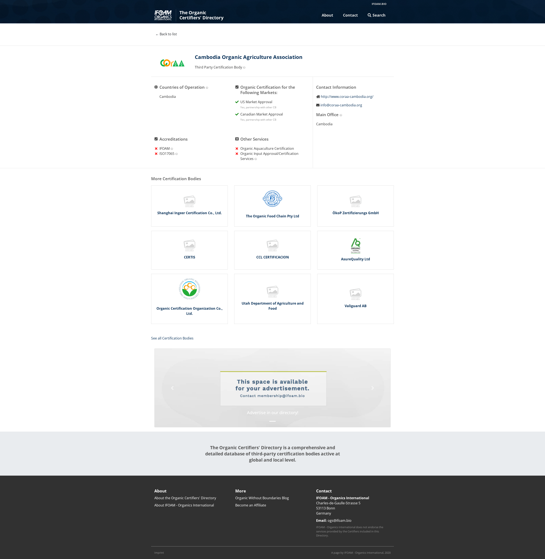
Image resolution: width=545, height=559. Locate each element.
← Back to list (166, 34)
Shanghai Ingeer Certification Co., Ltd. (189, 213)
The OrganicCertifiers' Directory (201, 15)
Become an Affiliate (250, 505)
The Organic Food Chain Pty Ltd (272, 216)
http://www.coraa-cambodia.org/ (347, 96)
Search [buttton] (378, 15)
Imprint (159, 553)
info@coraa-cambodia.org (341, 105)
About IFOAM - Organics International (184, 505)
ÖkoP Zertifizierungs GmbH (356, 213)
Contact (350, 15)
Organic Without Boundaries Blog (262, 498)
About (327, 15)
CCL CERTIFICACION (272, 257)
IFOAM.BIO (379, 4)
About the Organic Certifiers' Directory (185, 498)
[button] (172, 388)
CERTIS (189, 257)
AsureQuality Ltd (355, 259)
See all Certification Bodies (172, 338)
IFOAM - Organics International (363, 553)
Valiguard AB (356, 306)
